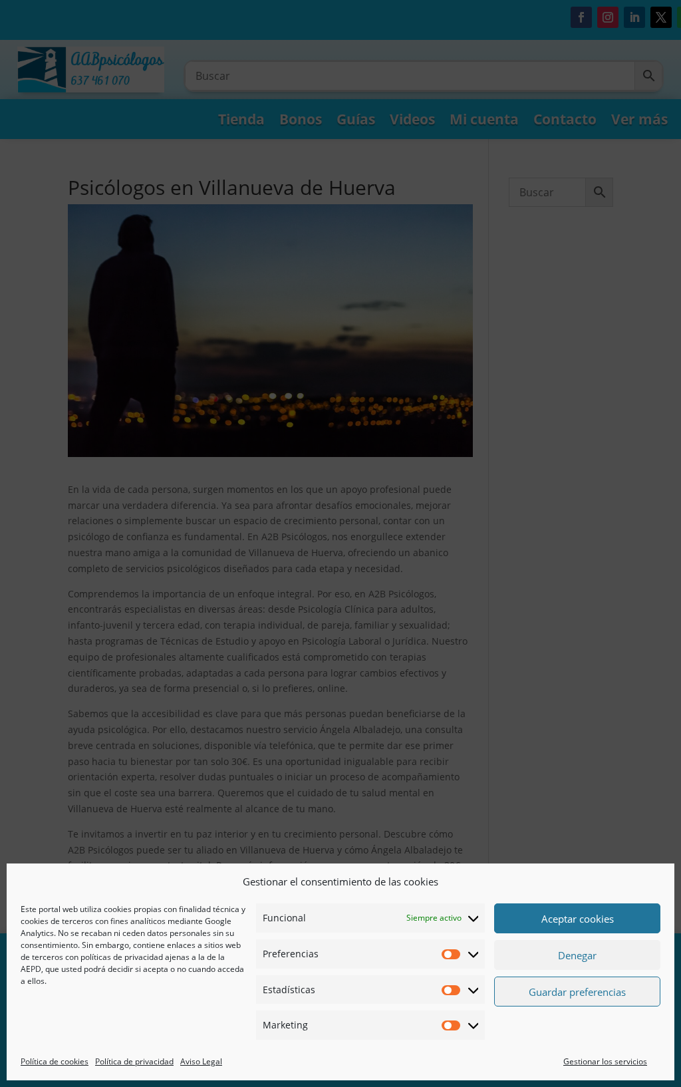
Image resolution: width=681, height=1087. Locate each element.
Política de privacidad (134, 1061)
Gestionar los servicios (605, 1061)
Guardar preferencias (577, 992)
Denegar (577, 955)
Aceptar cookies (577, 918)
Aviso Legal (201, 1061)
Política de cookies (54, 1061)
